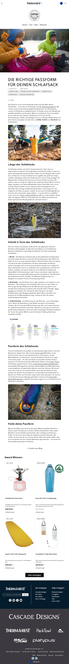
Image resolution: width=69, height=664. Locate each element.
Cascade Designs (40, 592)
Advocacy (43, 25)
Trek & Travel (54, 362)
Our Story (38, 594)
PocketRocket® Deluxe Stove (14, 498)
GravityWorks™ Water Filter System (46, 554)
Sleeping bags (13, 94)
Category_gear (13, 91)
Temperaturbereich (49, 107)
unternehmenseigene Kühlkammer (45, 364)
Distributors (56, 596)
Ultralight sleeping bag (27, 94)
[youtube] (21, 600)
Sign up (25, 594)
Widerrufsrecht (41, 655)
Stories (24, 25)
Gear (36, 25)
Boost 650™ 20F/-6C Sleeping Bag (46, 498)
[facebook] (13, 600)
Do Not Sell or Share (29, 651)
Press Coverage (40, 599)
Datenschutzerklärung (57, 651)
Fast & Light (39, 353)
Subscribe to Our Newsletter (13, 594)
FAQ (53, 599)
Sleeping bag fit (46, 91)
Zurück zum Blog (35, 448)
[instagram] (10, 600)
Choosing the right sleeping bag (30, 91)
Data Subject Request (13, 651)
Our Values (39, 596)
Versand (50, 655)
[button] (65, 3)
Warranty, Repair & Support (57, 593)
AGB (33, 655)
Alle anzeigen (34, 575)
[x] (17, 600)
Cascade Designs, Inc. (37, 649)
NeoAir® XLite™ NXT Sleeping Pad (15, 554)
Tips (30, 25)
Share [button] (12, 100)
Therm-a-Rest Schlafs (27, 195)
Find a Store (56, 601)
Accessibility (59, 655)
